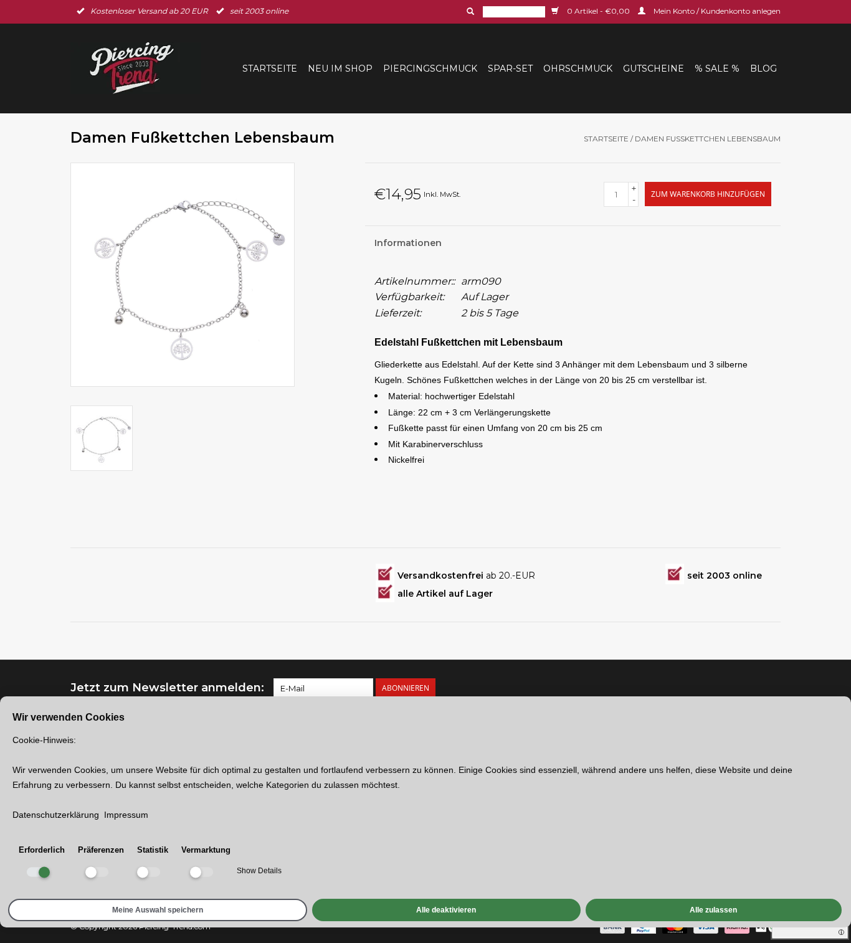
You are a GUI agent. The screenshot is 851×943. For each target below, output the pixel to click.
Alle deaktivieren (446, 910)
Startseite (269, 68)
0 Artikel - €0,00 (598, 11)
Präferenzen (101, 850)
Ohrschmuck (577, 68)
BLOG (763, 68)
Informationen (408, 243)
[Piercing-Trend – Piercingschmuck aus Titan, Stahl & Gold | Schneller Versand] (139, 68)
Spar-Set (510, 68)
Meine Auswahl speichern (157, 910)
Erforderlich (42, 850)
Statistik (152, 850)
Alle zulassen (713, 910)
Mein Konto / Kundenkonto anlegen (716, 11)
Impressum (126, 815)
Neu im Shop (340, 68)
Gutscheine (653, 68)
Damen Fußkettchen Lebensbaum (708, 138)
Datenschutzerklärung (55, 815)
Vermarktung (206, 850)
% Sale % (717, 68)
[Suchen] (469, 11)
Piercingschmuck (430, 68)
